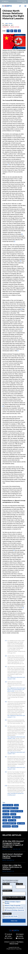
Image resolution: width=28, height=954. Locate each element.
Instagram (21, 934)
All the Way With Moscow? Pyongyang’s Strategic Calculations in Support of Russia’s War (13, 844)
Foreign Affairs (14, 27)
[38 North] (14, 930)
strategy (14, 826)
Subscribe (20, 938)
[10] (23, 607)
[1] (8, 164)
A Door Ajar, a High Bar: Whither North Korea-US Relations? (12, 867)
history (13, 814)
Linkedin (20, 936)
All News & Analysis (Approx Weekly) (12, 902)
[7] (18, 350)
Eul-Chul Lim (6, 849)
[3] (14, 241)
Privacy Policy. (18, 948)
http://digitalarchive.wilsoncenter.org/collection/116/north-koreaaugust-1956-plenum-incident (16, 689)
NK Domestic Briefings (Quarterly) (14, 910)
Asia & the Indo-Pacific (11, 916)
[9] (14, 550)
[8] (3, 406)
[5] (21, 309)
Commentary (5, 27)
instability (6, 817)
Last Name (19, 884)
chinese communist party (10, 808)
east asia (6, 814)
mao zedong (21, 823)
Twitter (9, 936)
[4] (20, 261)
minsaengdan (6, 826)
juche (4, 820)
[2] (22, 234)
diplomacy (6, 811)
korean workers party (9, 823)
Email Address (7, 890)
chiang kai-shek (8, 805)
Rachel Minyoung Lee (8, 860)
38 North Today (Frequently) (13, 905)
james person (16, 817)
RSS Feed (9, 938)
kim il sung (12, 820)
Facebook (9, 934)
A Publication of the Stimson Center (21, 2)
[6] (20, 329)
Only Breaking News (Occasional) (14, 908)
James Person (8, 23)
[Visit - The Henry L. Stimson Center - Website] (7, 1)
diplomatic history (16, 811)
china (16, 805)
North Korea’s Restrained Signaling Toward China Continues (12, 856)
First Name (6, 884)
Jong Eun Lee (16, 849)
